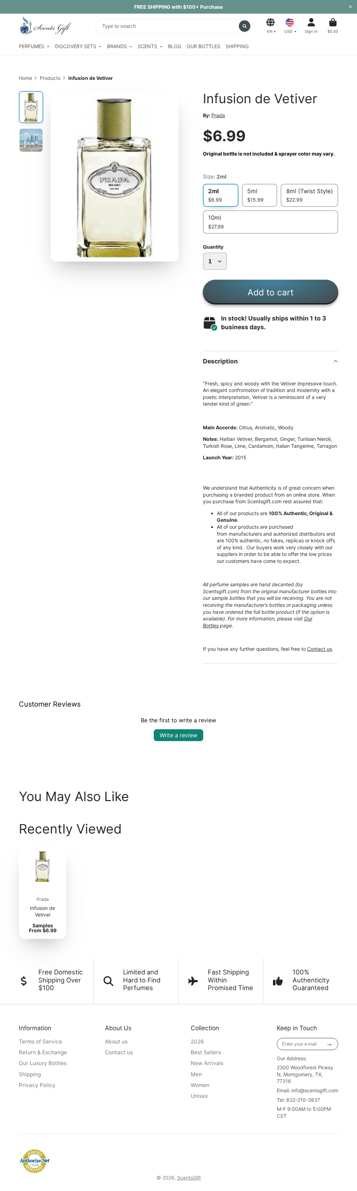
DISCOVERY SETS (75, 46)
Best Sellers (206, 1052)
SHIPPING (237, 46)
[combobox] (174, 26)
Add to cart (271, 292)
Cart (332, 25)
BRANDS (117, 46)
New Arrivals (207, 1063)
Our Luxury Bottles (43, 1063)
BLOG (174, 46)
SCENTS (147, 46)
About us (116, 1041)
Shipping (30, 1074)
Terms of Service (40, 1041)
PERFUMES (31, 46)
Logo (45, 26)
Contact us (319, 649)
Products (50, 78)
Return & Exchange (43, 1052)
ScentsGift (189, 1178)
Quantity (213, 247)
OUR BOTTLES (203, 46)
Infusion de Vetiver (42, 891)
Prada (218, 115)
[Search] (245, 26)
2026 (197, 1041)
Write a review (178, 735)
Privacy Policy (37, 1085)
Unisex (199, 1096)
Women (200, 1085)
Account (311, 25)
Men (196, 1074)
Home (25, 78)
